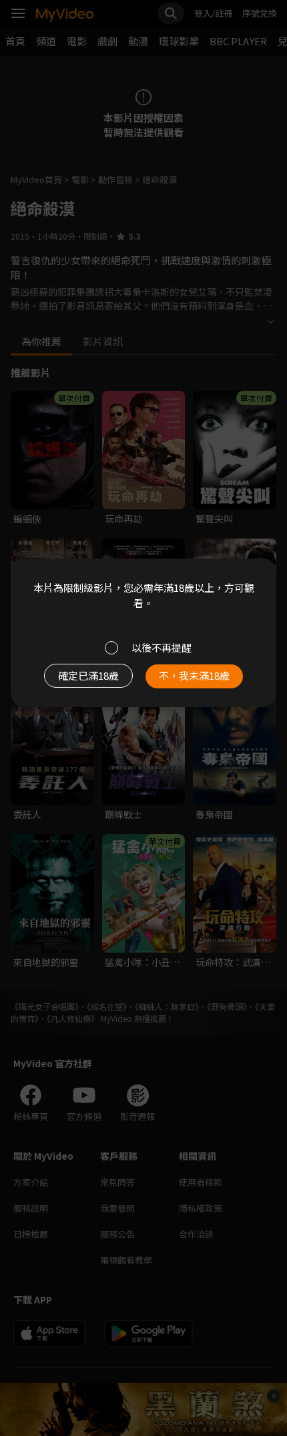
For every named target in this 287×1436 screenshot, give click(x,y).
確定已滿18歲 (88, 675)
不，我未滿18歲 (194, 675)
